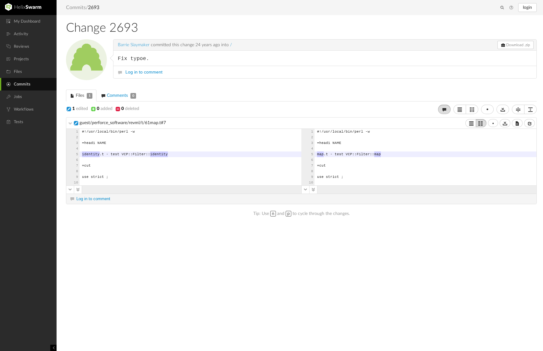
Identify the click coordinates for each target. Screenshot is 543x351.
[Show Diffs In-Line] (459, 109)
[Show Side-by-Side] (481, 123)
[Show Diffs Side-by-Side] (472, 109)
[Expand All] (530, 109)
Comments (120, 95)
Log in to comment (143, 71)
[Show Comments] (444, 109)
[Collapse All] (518, 109)
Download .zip (517, 45)
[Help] (511, 8)
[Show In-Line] (470, 123)
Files (82, 95)
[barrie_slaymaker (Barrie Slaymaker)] (86, 59)
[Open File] (529, 123)
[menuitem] (28, 21)
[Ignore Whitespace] (505, 123)
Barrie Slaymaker (134, 45)
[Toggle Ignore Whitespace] (502, 109)
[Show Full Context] (517, 123)
